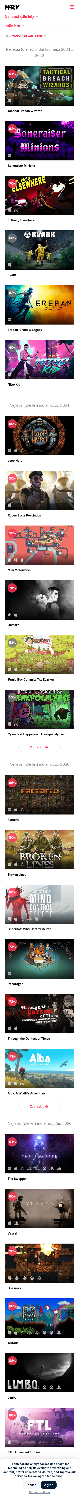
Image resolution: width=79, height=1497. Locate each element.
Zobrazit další (39, 747)
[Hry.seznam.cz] (12, 7)
